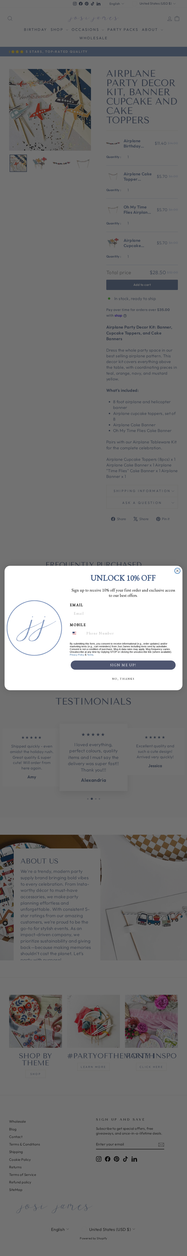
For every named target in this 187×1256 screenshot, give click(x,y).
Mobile (78, 624)
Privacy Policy (77, 654)
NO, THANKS (123, 679)
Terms (90, 654)
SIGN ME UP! (123, 665)
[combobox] (77, 633)
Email (76, 605)
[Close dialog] (177, 571)
